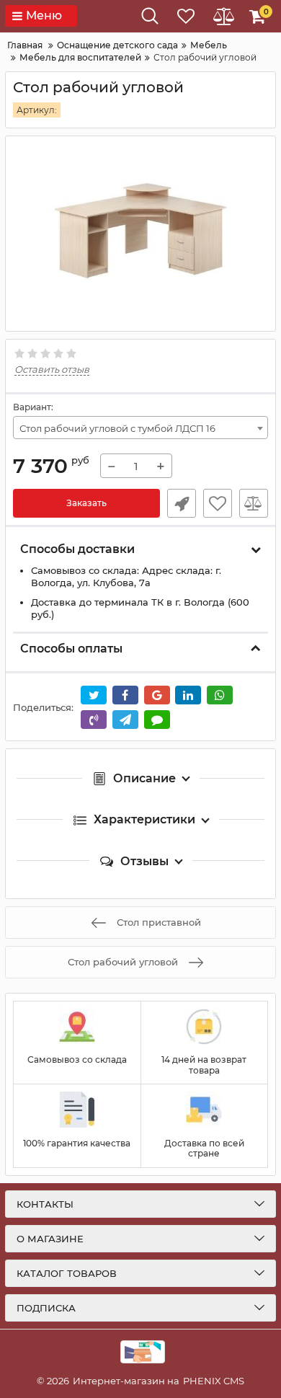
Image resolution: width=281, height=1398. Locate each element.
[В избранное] (217, 503)
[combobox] (140, 427)
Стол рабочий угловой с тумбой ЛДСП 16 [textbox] (117, 428)
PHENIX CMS (213, 1380)
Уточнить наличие (181, 503)
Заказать (86, 502)
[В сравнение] (253, 503)
